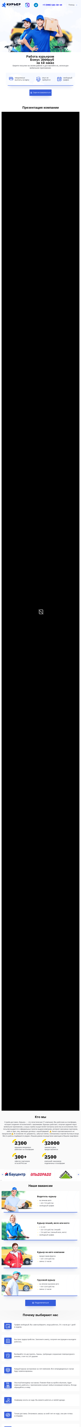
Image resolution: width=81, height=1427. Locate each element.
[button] (3, 1174)
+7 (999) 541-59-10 (52, 5)
